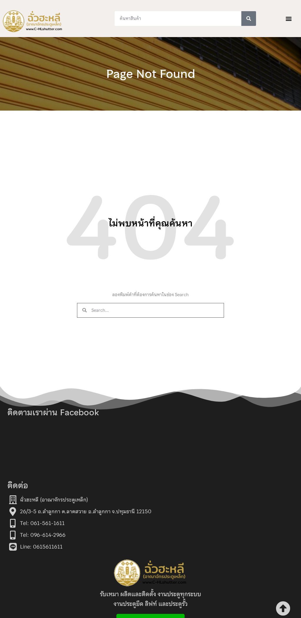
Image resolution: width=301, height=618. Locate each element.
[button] (289, 19)
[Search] (248, 18)
